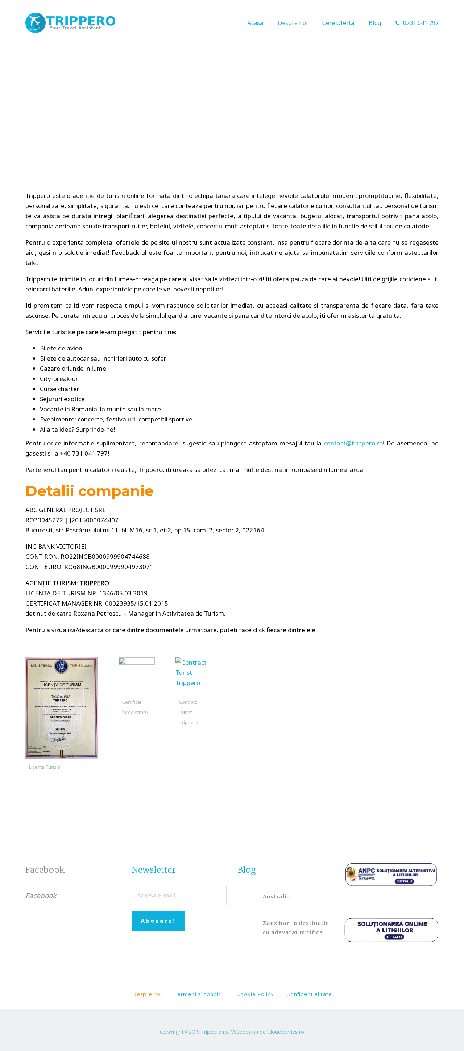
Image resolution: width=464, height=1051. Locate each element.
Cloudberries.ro (285, 1032)
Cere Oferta (338, 23)
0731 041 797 (421, 23)
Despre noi (293, 23)
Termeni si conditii (199, 994)
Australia (276, 896)
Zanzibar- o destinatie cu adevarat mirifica (296, 928)
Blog (375, 23)
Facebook (45, 869)
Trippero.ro (214, 1032)
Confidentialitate (309, 994)
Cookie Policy (255, 994)
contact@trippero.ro (353, 443)
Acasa (255, 23)
